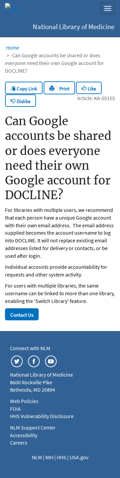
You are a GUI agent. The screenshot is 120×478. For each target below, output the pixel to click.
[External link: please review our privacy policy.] (17, 360)
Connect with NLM (30, 348)
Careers (18, 442)
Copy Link (26, 88)
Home (12, 47)
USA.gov (79, 457)
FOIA (15, 408)
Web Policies (24, 401)
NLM (37, 457)
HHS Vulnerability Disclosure (42, 416)
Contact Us (21, 315)
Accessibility (23, 435)
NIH (49, 457)
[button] (59, 87)
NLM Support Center (33, 427)
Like (91, 88)
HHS (62, 457)
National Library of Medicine (73, 26)
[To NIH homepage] (13, 10)
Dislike (23, 101)
